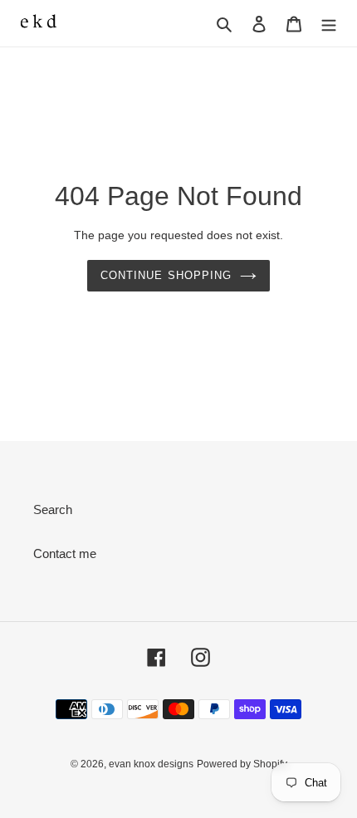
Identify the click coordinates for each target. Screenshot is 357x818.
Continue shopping (166, 275)
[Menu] (328, 24)
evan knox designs (151, 764)
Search (52, 509)
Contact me (64, 553)
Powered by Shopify (242, 764)
